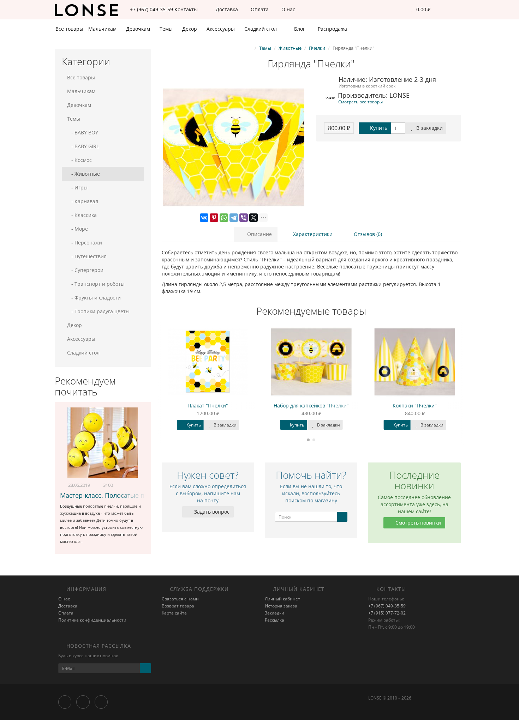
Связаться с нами (180, 599)
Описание (259, 234)
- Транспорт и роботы (96, 283)
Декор (190, 28)
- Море (77, 228)
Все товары (69, 28)
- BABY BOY (82, 132)
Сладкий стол (261, 28)
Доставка (226, 9)
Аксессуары (221, 28)
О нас (287, 9)
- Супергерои (85, 270)
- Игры (77, 187)
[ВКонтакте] (204, 217)
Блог (299, 28)
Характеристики (312, 234)
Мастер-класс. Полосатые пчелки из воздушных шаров (145, 495)
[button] (418, 9)
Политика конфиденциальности (92, 620)
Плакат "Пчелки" (208, 405)
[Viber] (243, 217)
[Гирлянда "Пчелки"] (234, 147)
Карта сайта (174, 613)
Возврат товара (178, 606)
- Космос (79, 160)
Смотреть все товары (360, 101)
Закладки (274, 613)
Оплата (259, 9)
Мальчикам (103, 28)
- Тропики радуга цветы (98, 311)
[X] (253, 217)
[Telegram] (233, 217)
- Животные (83, 173)
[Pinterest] (214, 217)
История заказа (281, 606)
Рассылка (274, 620)
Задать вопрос (211, 511)
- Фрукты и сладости (94, 297)
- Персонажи (84, 242)
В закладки (429, 128)
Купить (378, 128)
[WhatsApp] (224, 217)
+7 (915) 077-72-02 (387, 613)
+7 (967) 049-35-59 (387, 606)
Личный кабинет (282, 599)
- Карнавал (82, 201)
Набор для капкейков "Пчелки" (311, 405)
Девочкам (138, 28)
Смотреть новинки (417, 522)
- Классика (82, 215)
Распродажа (331, 28)
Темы (167, 28)
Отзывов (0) (367, 234)
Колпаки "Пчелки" (415, 405)
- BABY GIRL (83, 146)
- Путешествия (87, 256)
